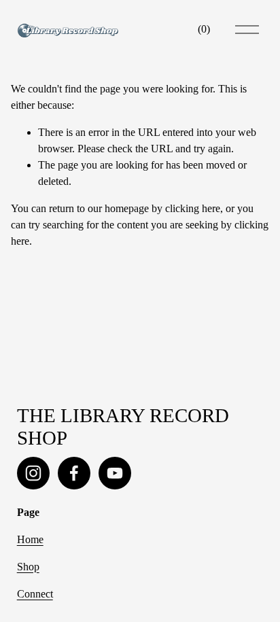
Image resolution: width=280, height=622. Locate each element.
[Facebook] (74, 473)
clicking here (192, 208)
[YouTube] (115, 473)
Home (30, 539)
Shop (28, 566)
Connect (35, 594)
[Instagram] (33, 473)
